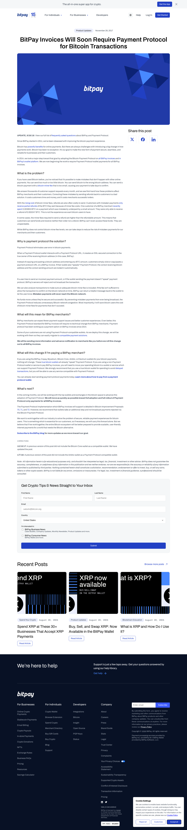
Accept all (174, 822)
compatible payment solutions (73, 335)
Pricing (20, 764)
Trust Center (106, 745)
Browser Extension (53, 717)
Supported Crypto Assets (112, 780)
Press (103, 723)
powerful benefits (35, 147)
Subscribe (162, 705)
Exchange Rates (24, 753)
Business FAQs (24, 758)
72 (28, 410)
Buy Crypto (50, 739)
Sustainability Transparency (113, 775)
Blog (47, 745)
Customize (158, 822)
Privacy (104, 750)
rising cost (29, 203)
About (103, 712)
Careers (104, 717)
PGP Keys (77, 734)
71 (21, 410)
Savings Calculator (25, 775)
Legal (103, 739)
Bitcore (76, 717)
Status (76, 739)
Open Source (79, 728)
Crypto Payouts (24, 731)
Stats (103, 734)
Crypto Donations (25, 742)
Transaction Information (111, 791)
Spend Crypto (51, 723)
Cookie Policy (172, 815)
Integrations (78, 712)
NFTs (19, 747)
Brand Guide (106, 728)
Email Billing (23, 725)
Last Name (99, 493)
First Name (25, 493)
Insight (76, 723)
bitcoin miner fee (45, 186)
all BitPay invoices (106, 158)
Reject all (143, 822)
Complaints (106, 756)
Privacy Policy (146, 727)
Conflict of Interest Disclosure (114, 786)
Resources (22, 769)
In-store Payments (25, 736)
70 (18, 410)
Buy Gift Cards (51, 734)
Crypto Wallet (51, 712)
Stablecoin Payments (27, 720)
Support (48, 750)
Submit (93, 546)
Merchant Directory (53, 728)
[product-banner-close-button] (176, 4)
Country (24, 515)
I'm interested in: (27, 526)
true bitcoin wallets (50, 362)
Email (23, 504)
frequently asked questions (64, 135)
